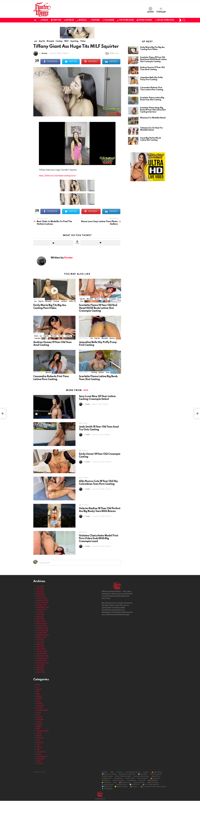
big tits (41, 301)
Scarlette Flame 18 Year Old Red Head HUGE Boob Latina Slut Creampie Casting (98, 308)
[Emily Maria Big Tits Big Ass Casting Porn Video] (54, 290)
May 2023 (40, 667)
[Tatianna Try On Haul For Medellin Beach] (133, 131)
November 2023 (42, 658)
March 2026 (41, 596)
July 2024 (40, 640)
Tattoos (39, 747)
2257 (112, 772)
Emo (38, 715)
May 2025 (40, 616)
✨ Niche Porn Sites (164, 20)
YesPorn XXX (130, 778)
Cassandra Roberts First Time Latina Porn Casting (151, 89)
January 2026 (42, 598)
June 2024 (40, 642)
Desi (115, 782)
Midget (39, 726)
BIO (38, 691)
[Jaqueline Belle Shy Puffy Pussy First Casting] (100, 328)
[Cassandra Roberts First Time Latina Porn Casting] (54, 362)
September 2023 (43, 663)
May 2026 (40, 591)
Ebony (39, 712)
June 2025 (40, 614)
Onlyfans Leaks (107, 776)
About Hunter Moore (132, 772)
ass (35, 301)
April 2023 (40, 670)
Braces (97, 299)
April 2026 (40, 593)
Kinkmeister (106, 780)
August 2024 (41, 637)
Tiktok (39, 754)
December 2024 (42, 628)
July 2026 (40, 586)
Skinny (39, 735)
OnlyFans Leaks (138, 782)
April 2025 (40, 619)
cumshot (64, 301)
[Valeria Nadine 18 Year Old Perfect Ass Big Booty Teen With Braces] (54, 516)
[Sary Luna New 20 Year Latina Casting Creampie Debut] (54, 407)
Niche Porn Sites (153, 782)
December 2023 (42, 656)
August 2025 (41, 609)
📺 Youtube (94, 20)
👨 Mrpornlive (155, 778)
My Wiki (104, 772)
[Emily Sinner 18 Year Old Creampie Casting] (54, 461)
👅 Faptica (134, 786)
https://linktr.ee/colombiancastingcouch (57, 175)
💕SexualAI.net (124, 782)
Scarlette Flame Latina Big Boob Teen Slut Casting (152, 99)
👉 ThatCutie (106, 782)
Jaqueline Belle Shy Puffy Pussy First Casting (151, 79)
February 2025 (42, 623)
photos (112, 338)
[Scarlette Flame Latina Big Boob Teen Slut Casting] (100, 362)
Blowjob (48, 301)
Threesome (41, 752)
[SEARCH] (184, 20)
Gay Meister (131, 780)
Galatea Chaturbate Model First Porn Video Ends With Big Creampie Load (98, 538)
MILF (38, 729)
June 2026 (40, 589)
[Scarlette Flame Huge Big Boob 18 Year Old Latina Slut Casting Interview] (133, 111)
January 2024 (42, 653)
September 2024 (43, 635)
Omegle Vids (106, 778)
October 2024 (42, 633)
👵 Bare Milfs (142, 774)
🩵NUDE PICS (107, 786)
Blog (38, 694)
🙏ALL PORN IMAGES (150, 784)
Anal (36, 336)
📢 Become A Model (109, 774)
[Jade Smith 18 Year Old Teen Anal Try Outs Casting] (54, 434)
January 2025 (42, 626)
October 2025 (42, 605)
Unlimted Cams (121, 784)
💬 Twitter (56, 20)
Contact (146, 772)
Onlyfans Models (43, 731)
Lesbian (39, 722)
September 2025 (43, 607)
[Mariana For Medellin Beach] (133, 121)
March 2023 (41, 672)
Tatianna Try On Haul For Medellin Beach (151, 129)
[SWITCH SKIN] (180, 20)
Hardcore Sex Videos (141, 776)
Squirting (40, 742)
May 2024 (40, 644)
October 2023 (42, 660)
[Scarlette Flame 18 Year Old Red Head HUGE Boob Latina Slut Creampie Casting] (100, 290)
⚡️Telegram (108, 20)
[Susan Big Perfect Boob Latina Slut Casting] (133, 141)
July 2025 (40, 612)
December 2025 (42, 600)
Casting (56, 301)
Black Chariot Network (127, 774)
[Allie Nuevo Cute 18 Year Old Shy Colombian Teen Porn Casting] (54, 488)
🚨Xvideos (69, 20)
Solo (38, 740)
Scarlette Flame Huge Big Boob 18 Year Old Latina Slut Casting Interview (153, 110)
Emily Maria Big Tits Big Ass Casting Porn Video (152, 48)
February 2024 (42, 651)
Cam (38, 701)
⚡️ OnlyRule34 (107, 788)
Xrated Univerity (107, 784)
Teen (81, 301)
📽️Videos (43, 20)
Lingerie (39, 724)
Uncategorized (42, 756)
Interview (40, 719)
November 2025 (42, 603)
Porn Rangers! (142, 778)
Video (71, 301)
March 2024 (41, 649)
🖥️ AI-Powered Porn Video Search (153, 786)
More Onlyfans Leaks (123, 776)
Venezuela (40, 759)
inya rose (142, 780)
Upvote (53, 243)
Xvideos (120, 772)
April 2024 (40, 647)
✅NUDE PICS (135, 784)
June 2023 (40, 665)
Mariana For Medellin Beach (153, 118)
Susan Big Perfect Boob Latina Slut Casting (150, 139)
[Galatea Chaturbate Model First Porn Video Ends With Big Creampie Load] (54, 543)
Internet (39, 717)
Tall (38, 745)
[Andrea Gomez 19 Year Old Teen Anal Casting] (54, 328)
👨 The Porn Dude (125, 20)
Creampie (112, 299)
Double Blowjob (42, 710)
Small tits (40, 738)
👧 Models (81, 20)
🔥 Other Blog (156, 772)
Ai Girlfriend (118, 778)
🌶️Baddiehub (153, 780)
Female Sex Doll (155, 774)
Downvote (100, 243)
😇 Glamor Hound (121, 786)
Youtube (40, 763)
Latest (150, 12)
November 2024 (42, 630)
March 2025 (41, 621)
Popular (161, 12)
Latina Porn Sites (118, 780)
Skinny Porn (156, 776)
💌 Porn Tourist (144, 20)
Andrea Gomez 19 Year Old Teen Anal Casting (152, 68)
